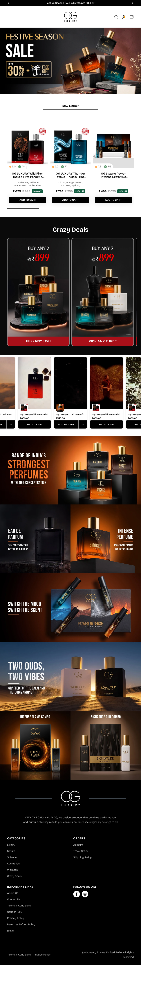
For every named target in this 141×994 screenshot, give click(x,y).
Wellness (12, 869)
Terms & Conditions (19, 905)
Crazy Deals (14, 876)
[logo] (70, 16)
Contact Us (13, 899)
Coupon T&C (14, 911)
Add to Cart (34, 424)
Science (12, 857)
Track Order (80, 851)
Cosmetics (13, 863)
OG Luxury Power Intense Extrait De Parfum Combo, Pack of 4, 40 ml (113, 175)
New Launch (70, 105)
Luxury (11, 844)
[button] (9, 17)
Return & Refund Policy (21, 924)
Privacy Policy (15, 918)
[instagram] (85, 894)
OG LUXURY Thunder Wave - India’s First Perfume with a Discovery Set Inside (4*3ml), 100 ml (70, 175)
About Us (12, 893)
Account (78, 844)
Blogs (10, 930)
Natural (11, 851)
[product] (27, 147)
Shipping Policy (82, 857)
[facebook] (76, 894)
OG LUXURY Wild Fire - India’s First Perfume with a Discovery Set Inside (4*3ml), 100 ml (28, 175)
